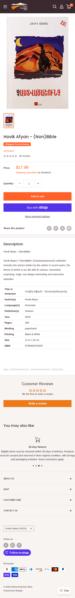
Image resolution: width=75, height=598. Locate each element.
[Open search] (55, 7)
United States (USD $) (15, 528)
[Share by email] (69, 228)
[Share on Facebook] (49, 228)
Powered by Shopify (12, 590)
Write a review (37, 403)
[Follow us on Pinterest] (19, 545)
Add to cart (37, 196)
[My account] (61, 7)
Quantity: (8, 183)
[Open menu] (5, 6)
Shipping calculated (26, 172)
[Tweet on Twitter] (62, 228)
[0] (68, 7)
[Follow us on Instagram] (12, 545)
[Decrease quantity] (19, 183)
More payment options (37, 216)
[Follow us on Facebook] (5, 545)
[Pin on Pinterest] (55, 228)
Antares (8, 151)
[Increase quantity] (38, 183)
